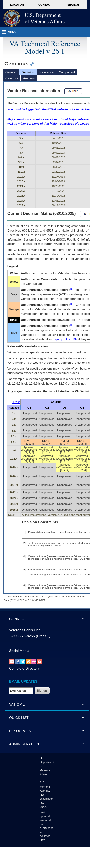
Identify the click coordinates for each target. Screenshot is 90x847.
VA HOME (17, 704)
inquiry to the (65, 339)
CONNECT (17, 619)
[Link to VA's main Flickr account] (34, 661)
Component (67, 72)
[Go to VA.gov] (34, 18)
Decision (28, 72)
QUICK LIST (19, 718)
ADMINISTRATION (24, 744)
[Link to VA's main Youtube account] (39, 661)
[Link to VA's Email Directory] (12, 661)
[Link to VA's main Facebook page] (17, 661)
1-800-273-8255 (22, 636)
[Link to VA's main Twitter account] (23, 661)
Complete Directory (24, 668)
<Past (16, 402)
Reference (47, 72)
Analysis (29, 78)
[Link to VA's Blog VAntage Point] (28, 661)
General (11, 72)
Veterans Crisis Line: (25, 630)
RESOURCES (20, 731)
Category (12, 78)
